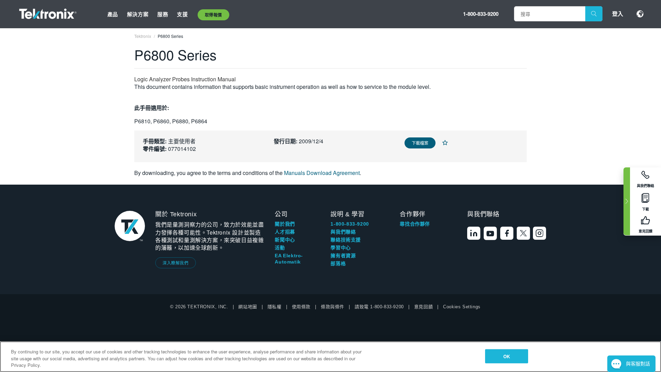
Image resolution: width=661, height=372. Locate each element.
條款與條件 (332, 306)
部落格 (338, 263)
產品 (112, 14)
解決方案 (137, 14)
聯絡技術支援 (345, 239)
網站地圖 (247, 306)
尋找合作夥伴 (415, 224)
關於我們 (285, 224)
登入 (617, 14)
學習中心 (340, 247)
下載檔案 (420, 143)
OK (506, 356)
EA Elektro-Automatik (289, 259)
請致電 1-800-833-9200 (379, 306)
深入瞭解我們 (175, 263)
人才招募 (285, 232)
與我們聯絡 (343, 232)
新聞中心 (285, 239)
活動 (280, 247)
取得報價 (213, 15)
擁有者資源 (343, 255)
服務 (162, 14)
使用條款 (301, 306)
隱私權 (274, 306)
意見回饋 (423, 306)
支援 (182, 14)
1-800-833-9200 (481, 14)
